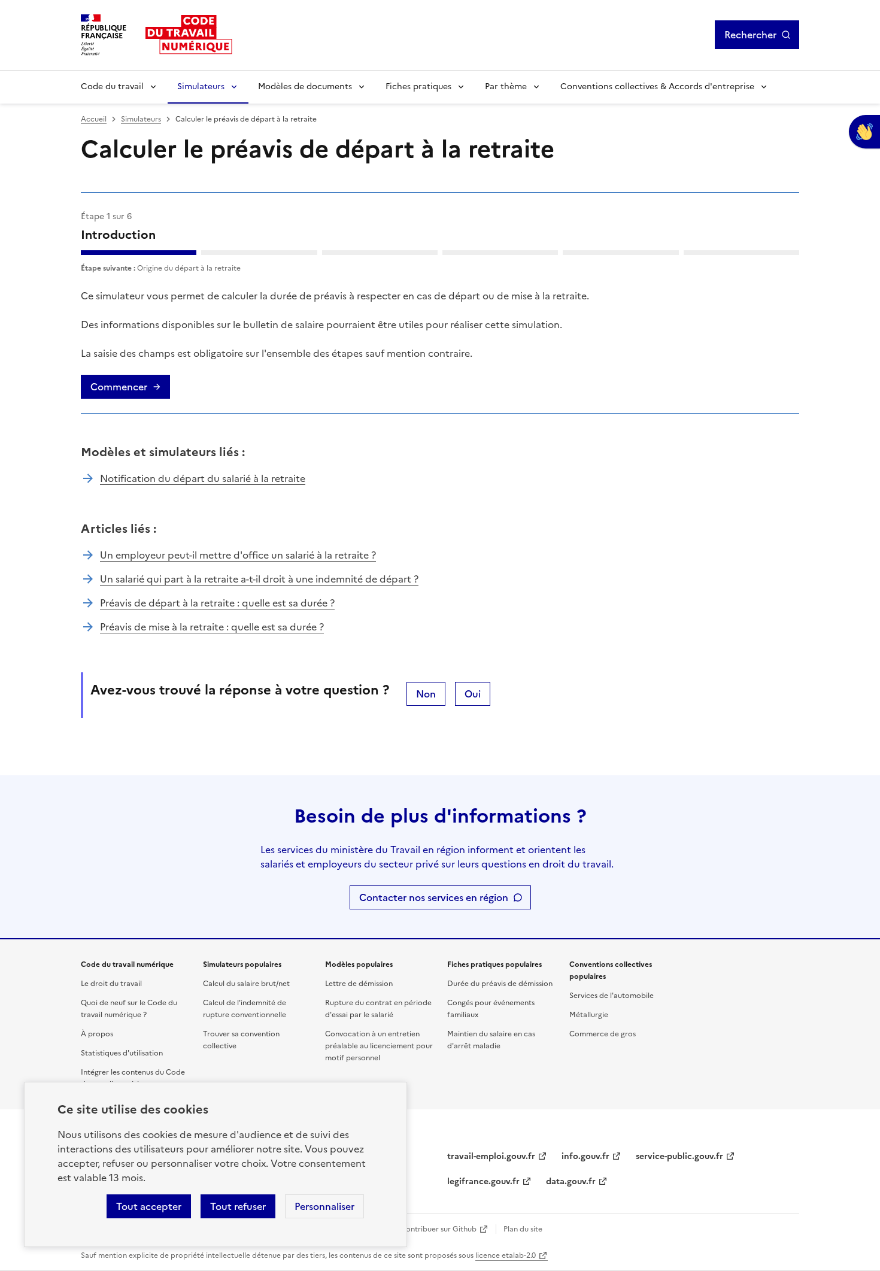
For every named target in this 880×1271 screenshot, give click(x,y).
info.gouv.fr (585, 1156)
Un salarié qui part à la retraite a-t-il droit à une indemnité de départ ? (259, 579)
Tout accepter (148, 1206)
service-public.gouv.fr (679, 1156)
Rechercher (750, 35)
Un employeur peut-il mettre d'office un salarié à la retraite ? (238, 555)
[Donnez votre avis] (864, 131)
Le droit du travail (111, 983)
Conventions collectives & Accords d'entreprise (657, 86)
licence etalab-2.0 (505, 1255)
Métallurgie (588, 1014)
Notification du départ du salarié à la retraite (202, 478)
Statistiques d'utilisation (122, 1053)
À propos (97, 1034)
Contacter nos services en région (433, 897)
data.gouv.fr (571, 1181)
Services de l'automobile (611, 995)
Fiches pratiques (418, 86)
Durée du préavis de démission (500, 983)
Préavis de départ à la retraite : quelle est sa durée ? (217, 603)
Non (426, 694)
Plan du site (522, 1229)
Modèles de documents (305, 86)
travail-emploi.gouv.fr (491, 1156)
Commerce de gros (602, 1034)
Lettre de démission (359, 983)
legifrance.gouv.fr (483, 1181)
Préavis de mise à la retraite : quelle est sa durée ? (212, 627)
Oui (473, 694)
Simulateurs (200, 86)
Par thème (506, 86)
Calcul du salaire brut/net (246, 983)
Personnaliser (324, 1206)
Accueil (94, 119)
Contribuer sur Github (438, 1229)
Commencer (118, 387)
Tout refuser (238, 1206)
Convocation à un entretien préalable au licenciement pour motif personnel (379, 1046)
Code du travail (112, 86)
